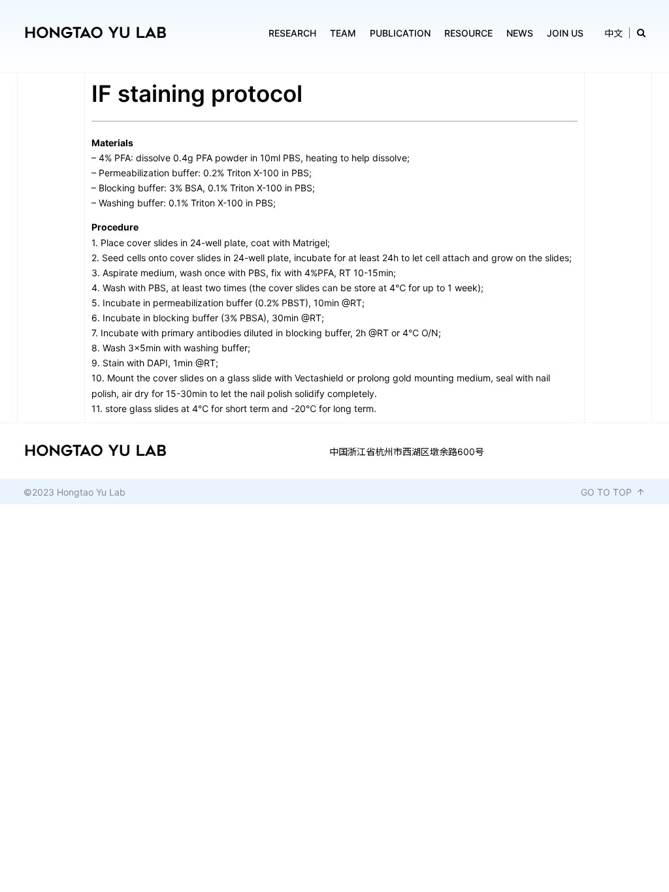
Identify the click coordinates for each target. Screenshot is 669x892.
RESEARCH (292, 33)
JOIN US (565, 33)
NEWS (519, 33)
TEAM (343, 33)
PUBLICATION (400, 33)
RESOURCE (468, 33)
